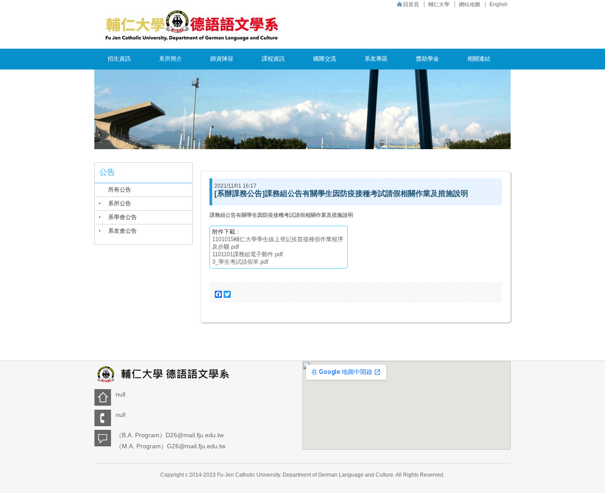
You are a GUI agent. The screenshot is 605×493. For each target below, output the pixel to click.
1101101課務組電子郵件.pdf (247, 254)
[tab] (143, 203)
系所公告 (119, 203)
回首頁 (411, 4)
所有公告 (119, 189)
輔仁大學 (439, 4)
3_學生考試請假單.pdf (240, 261)
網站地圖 (469, 4)
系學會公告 (122, 217)
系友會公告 (122, 230)
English (498, 4)
